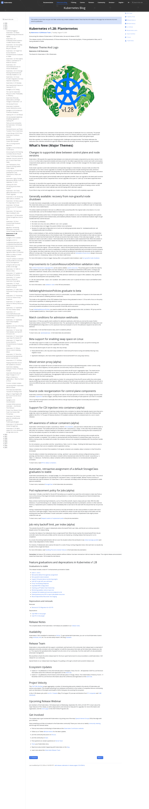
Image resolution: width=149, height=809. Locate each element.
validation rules (49, 284)
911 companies (91, 693)
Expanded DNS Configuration (40, 586)
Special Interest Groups (82, 718)
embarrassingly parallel (91, 540)
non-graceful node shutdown (90, 258)
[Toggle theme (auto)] (129, 2)
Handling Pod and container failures (55, 550)
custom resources (72, 268)
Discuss (53, 734)
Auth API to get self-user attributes (42, 581)
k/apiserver (38, 396)
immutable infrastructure (83, 253)
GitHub (58, 635)
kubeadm (68, 637)
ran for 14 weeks (53, 693)
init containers (69, 427)
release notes (76, 626)
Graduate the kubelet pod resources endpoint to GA (47, 592)
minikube (35, 637)
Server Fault (59, 741)
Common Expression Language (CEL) (42, 268)
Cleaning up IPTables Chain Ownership (43, 588)
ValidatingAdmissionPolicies (42, 309)
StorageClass (49, 484)
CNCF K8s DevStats (37, 686)
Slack (46, 738)
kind (40, 637)
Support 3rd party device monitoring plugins (45, 579)
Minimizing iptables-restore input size (43, 590)
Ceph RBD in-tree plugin (39, 614)
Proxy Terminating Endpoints (40, 583)
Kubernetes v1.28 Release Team (41, 32)
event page (45, 709)
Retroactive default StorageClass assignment (45, 575)
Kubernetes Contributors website (74, 728)
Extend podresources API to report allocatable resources (48, 594)
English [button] (121, 2)
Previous (33, 757)
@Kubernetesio (48, 731)
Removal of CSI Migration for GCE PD (42, 607)
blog (68, 747)
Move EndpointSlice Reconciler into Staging (44, 596)
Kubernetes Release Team (52, 750)
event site (68, 672)
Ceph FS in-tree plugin (38, 616)
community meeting (94, 723)
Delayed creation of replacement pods (52, 518)
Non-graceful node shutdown (40, 577)
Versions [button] (111, 2)
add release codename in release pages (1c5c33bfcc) (70, 765)
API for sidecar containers (48, 463)
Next (100, 757)
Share (33, 744)
